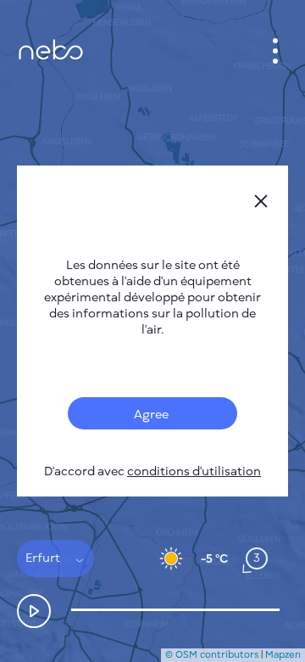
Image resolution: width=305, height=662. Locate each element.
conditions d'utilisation (194, 471)
